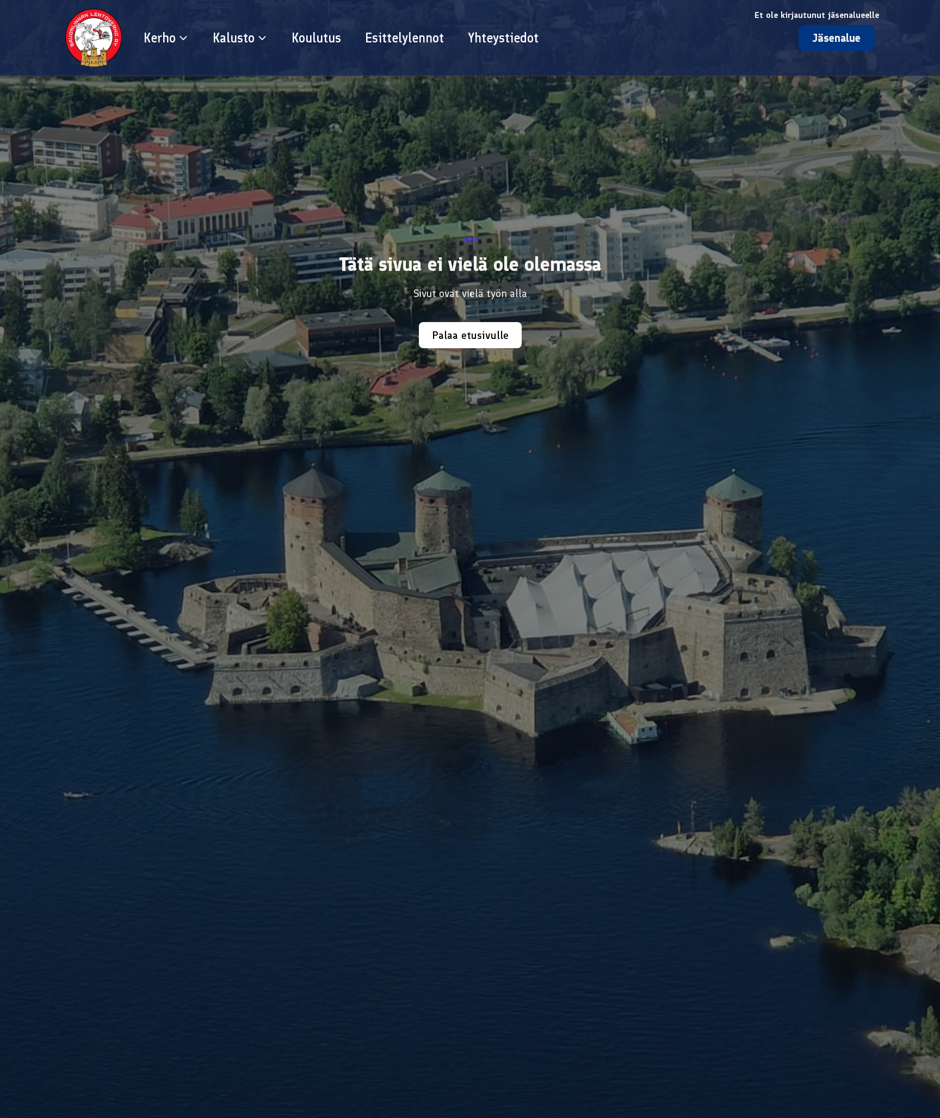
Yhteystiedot (503, 38)
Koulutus (316, 38)
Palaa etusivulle (470, 335)
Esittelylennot (404, 38)
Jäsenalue (837, 38)
